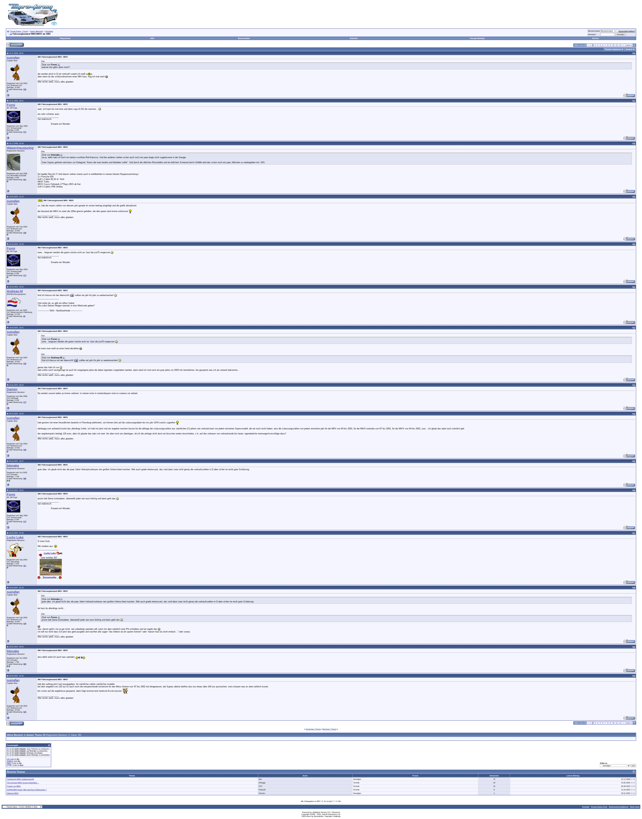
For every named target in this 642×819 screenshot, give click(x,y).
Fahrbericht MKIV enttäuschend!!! (20, 779)
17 (25, 132)
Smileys (10, 761)
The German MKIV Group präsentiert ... (23, 783)
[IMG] (9, 763)
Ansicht (629, 49)
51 (25, 180)
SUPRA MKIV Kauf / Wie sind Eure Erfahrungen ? (27, 790)
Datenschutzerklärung (618, 807)
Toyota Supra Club (599, 807)
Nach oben (635, 807)
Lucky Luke (15, 537)
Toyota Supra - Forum (19, 31)
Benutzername (594, 31)
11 (617, 45)
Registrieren (65, 38)
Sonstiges (49, 31)
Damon (12, 389)
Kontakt (585, 807)
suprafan (13, 57)
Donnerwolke (49, 577)
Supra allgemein (36, 31)
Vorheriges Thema (313, 729)
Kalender (354, 38)
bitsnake (13, 465)
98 (25, 479)
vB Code (10, 759)
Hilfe (152, 38)
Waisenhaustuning (20, 148)
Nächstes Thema (329, 729)
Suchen (595, 38)
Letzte (628, 45)
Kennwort (592, 34)
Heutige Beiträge (477, 38)
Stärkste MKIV (13, 793)
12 (620, 45)
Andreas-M (15, 291)
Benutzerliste (244, 38)
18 (25, 89)
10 (613, 45)
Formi (11, 105)
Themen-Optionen (613, 49)
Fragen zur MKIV (14, 786)
